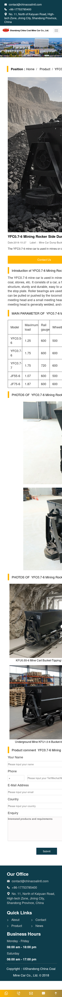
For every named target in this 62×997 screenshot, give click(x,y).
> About (13, 919)
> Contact (38, 919)
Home (30, 69)
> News (37, 925)
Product (44, 69)
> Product (14, 925)
